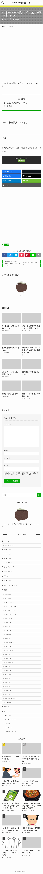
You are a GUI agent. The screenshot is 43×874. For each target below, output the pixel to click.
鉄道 (8, 630)
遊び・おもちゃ (10, 585)
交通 (7, 626)
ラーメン (8, 727)
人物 (7, 638)
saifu (22, 295)
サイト (6, 465)
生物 (7, 686)
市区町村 (9, 662)
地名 (8, 658)
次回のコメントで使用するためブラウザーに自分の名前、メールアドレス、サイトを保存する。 (22, 473)
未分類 (6, 19)
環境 (7, 682)
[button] (3, 3)
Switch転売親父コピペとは (17, 103)
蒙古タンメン (11, 731)
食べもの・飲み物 (11, 698)
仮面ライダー (11, 614)
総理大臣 (9, 650)
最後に (9, 106)
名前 (6, 450)
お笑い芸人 (10, 642)
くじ (6, 541)
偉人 (8, 646)
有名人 (8, 674)
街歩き (7, 580)
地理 (7, 654)
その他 (8, 594)
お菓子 (9, 702)
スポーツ (8, 618)
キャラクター (10, 610)
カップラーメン (10, 719)
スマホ (8, 554)
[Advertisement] (21, 53)
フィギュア (9, 567)
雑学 (7, 590)
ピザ (7, 723)
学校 (7, 666)
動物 (8, 690)
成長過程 (8, 562)
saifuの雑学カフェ (21, 3)
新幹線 (9, 634)
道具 (7, 694)
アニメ (8, 598)
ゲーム (7, 550)
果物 (7, 678)
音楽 (6, 707)
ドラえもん (10, 602)
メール (7, 458)
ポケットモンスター (12, 606)
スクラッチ (9, 545)
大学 (8, 670)
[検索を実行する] (39, 495)
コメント (7, 424)
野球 (8, 622)
